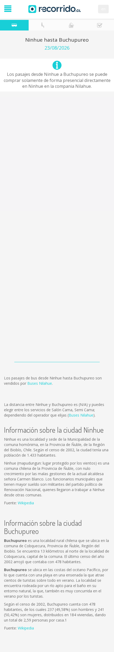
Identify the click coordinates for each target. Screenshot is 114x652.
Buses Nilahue (39, 383)
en (103, 8)
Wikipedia (26, 502)
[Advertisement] (57, 154)
